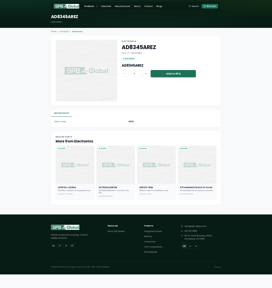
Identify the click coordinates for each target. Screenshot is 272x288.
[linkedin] (53, 245)
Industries (106, 6)
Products (89, 6)
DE (196, 246)
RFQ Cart (211, 6)
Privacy (217, 267)
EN (184, 246)
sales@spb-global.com (195, 226)
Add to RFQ (173, 73)
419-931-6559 (190, 231)
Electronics (77, 31)
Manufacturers (122, 6)
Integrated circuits (153, 231)
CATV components (153, 247)
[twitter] (59, 245)
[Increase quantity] (146, 74)
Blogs (159, 6)
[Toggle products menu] (97, 6)
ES (190, 246)
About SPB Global (116, 231)
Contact (148, 6)
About (137, 6)
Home (54, 31)
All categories (150, 252)
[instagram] (72, 245)
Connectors (150, 241)
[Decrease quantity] (125, 74)
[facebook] (66, 245)
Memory (148, 236)
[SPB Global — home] (66, 6)
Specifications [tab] (61, 113)
